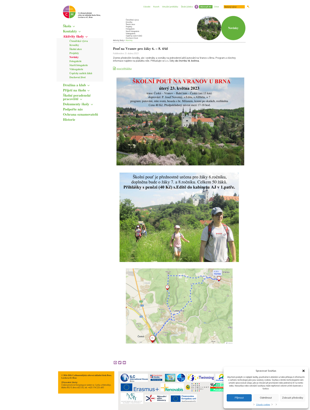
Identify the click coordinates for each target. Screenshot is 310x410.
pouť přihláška (124, 68)
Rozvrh (156, 6)
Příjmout (239, 397)
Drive (216, 6)
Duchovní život (77, 77)
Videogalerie (76, 69)
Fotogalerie (75, 61)
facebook (196, 7)
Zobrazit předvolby (292, 397)
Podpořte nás (73, 109)
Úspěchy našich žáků (80, 73)
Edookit (147, 6)
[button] (303, 370)
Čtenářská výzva (78, 41)
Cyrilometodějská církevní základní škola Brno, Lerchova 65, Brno (89, 15)
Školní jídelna (187, 6)
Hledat (248, 6)
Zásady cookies (263, 404)
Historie (69, 119)
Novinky (74, 57)
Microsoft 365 (205, 6)
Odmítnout (266, 397)
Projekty (74, 53)
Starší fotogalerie (78, 65)
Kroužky (74, 45)
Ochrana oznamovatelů (80, 114)
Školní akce (75, 49)
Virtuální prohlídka (170, 6)
